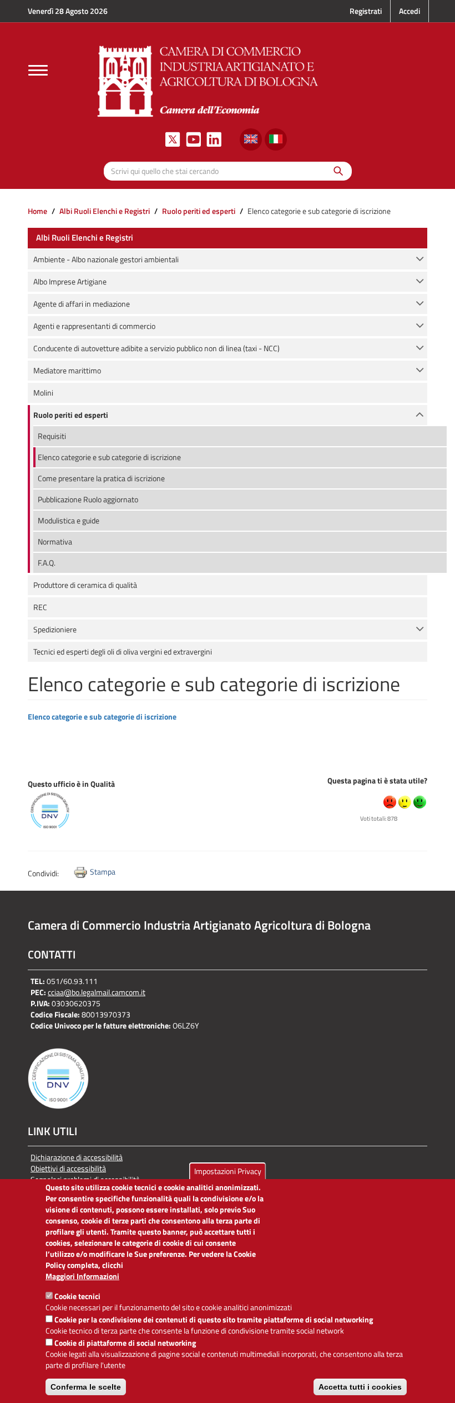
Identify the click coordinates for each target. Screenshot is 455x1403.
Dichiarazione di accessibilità (77, 1157)
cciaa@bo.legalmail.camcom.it (96, 992)
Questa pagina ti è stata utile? (377, 780)
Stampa (102, 871)
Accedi (409, 11)
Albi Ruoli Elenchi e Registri (104, 211)
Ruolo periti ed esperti (198, 211)
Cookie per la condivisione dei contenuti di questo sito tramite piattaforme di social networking (213, 1319)
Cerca (335, 171)
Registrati (366, 11)
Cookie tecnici (77, 1296)
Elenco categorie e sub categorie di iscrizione (102, 716)
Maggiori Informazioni (82, 1276)
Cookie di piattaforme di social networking (125, 1343)
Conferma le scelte (85, 1386)
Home (37, 211)
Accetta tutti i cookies (360, 1386)
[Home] (208, 80)
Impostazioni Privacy (227, 1171)
